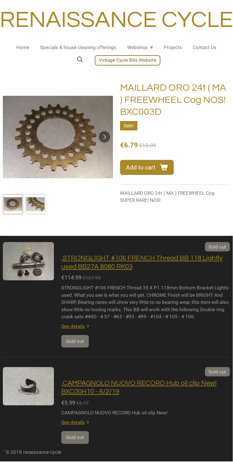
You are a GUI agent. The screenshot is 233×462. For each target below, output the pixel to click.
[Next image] (104, 137)
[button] (13, 204)
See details (73, 326)
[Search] (79, 59)
